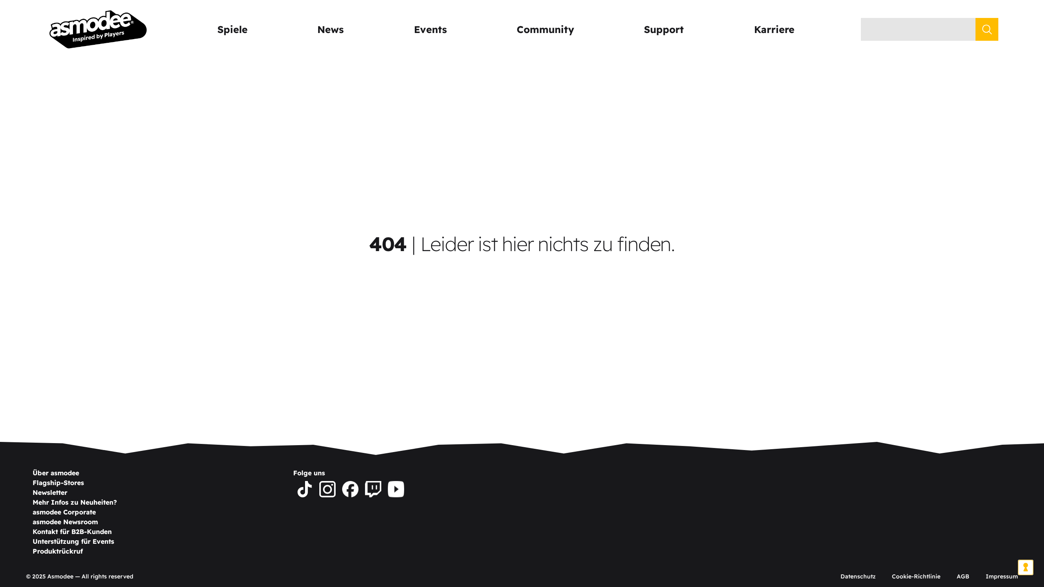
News (330, 29)
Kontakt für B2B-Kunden (72, 531)
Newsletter (50, 492)
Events (430, 29)
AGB (963, 576)
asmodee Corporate (64, 512)
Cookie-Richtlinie (916, 576)
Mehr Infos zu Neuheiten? (75, 502)
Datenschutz (858, 576)
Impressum (1002, 576)
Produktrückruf (58, 551)
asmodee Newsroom (65, 522)
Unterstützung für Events (73, 541)
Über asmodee (56, 473)
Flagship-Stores (58, 483)
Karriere (774, 29)
